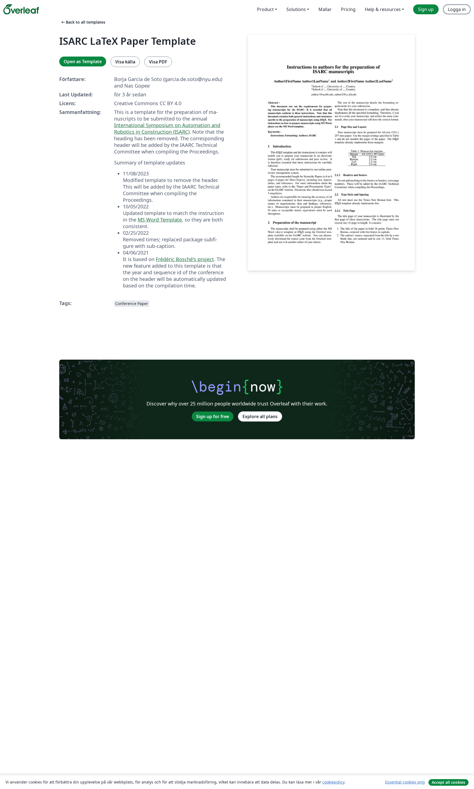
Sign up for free (212, 416)
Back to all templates (82, 22)
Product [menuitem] (265, 9)
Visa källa (125, 62)
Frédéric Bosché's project (185, 259)
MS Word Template (160, 219)
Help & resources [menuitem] (383, 9)
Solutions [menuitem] (296, 9)
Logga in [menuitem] (457, 9)
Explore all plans (260, 416)
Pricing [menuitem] (348, 9)
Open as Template (83, 61)
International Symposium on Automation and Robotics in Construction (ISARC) (167, 128)
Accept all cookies (448, 782)
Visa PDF (158, 62)
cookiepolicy (333, 782)
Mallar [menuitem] (325, 9)
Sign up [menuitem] (426, 9)
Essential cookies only (405, 782)
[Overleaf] (21, 9)
